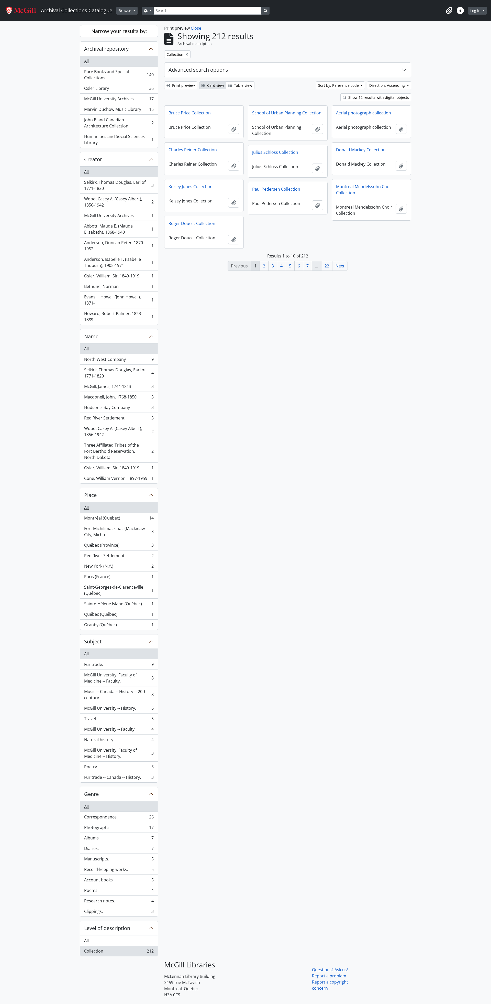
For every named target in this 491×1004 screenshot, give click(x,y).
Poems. (119, 892)
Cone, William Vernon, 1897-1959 (119, 479)
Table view (242, 85)
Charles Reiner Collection (193, 150)
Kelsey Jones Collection (191, 186)
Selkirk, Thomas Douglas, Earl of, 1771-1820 (119, 185)
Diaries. (119, 850)
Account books (119, 881)
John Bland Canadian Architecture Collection (119, 123)
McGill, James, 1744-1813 (119, 388)
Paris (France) (119, 578)
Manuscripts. (119, 860)
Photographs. (119, 829)
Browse (125, 10)
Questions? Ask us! (330, 970)
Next (340, 266)
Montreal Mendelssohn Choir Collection (364, 190)
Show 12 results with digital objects (378, 97)
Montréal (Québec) (119, 519)
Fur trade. (119, 666)
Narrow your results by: (119, 31)
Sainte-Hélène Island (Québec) (119, 605)
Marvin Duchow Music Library (119, 110)
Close (196, 28)
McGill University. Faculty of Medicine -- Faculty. (119, 678)
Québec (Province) (119, 546)
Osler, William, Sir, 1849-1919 (119, 277)
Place (90, 495)
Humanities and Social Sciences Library (119, 139)
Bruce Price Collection (190, 113)
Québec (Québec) (119, 615)
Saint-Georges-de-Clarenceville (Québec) (119, 590)
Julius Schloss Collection (275, 152)
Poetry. (119, 768)
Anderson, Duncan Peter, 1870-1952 (119, 246)
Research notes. (119, 902)
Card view (215, 85)
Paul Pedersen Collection (276, 189)
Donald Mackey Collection (361, 150)
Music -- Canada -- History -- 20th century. (119, 694)
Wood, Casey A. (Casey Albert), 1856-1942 (119, 202)
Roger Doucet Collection (192, 223)
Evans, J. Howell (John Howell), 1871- (119, 300)
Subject (93, 641)
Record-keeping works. (119, 871)
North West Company (119, 361)
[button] (449, 10)
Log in (476, 10)
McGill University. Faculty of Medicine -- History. (119, 753)
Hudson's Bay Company (119, 409)
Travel (119, 720)
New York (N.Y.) (119, 567)
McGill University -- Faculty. (119, 730)
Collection (119, 952)
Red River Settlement (119, 419)
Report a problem (329, 976)
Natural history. (119, 741)
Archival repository (106, 48)
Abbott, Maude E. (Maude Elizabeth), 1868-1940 (119, 229)
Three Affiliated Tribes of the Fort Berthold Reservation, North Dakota (119, 451)
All (86, 61)
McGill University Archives (119, 100)
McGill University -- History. (119, 709)
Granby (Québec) (119, 626)
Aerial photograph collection (363, 113)
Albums (119, 839)
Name (91, 336)
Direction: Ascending (387, 85)
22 (327, 266)
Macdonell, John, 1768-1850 (119, 398)
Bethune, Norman (119, 288)
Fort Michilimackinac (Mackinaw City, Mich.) (119, 531)
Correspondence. (119, 818)
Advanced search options (198, 69)
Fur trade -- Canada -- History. (119, 778)
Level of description (107, 928)
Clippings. (119, 912)
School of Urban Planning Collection (286, 113)
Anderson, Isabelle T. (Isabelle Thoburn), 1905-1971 (119, 262)
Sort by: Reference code (339, 85)
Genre (91, 794)
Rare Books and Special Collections (119, 75)
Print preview (183, 85)
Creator (93, 159)
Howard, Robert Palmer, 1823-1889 (119, 316)
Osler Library (119, 89)
